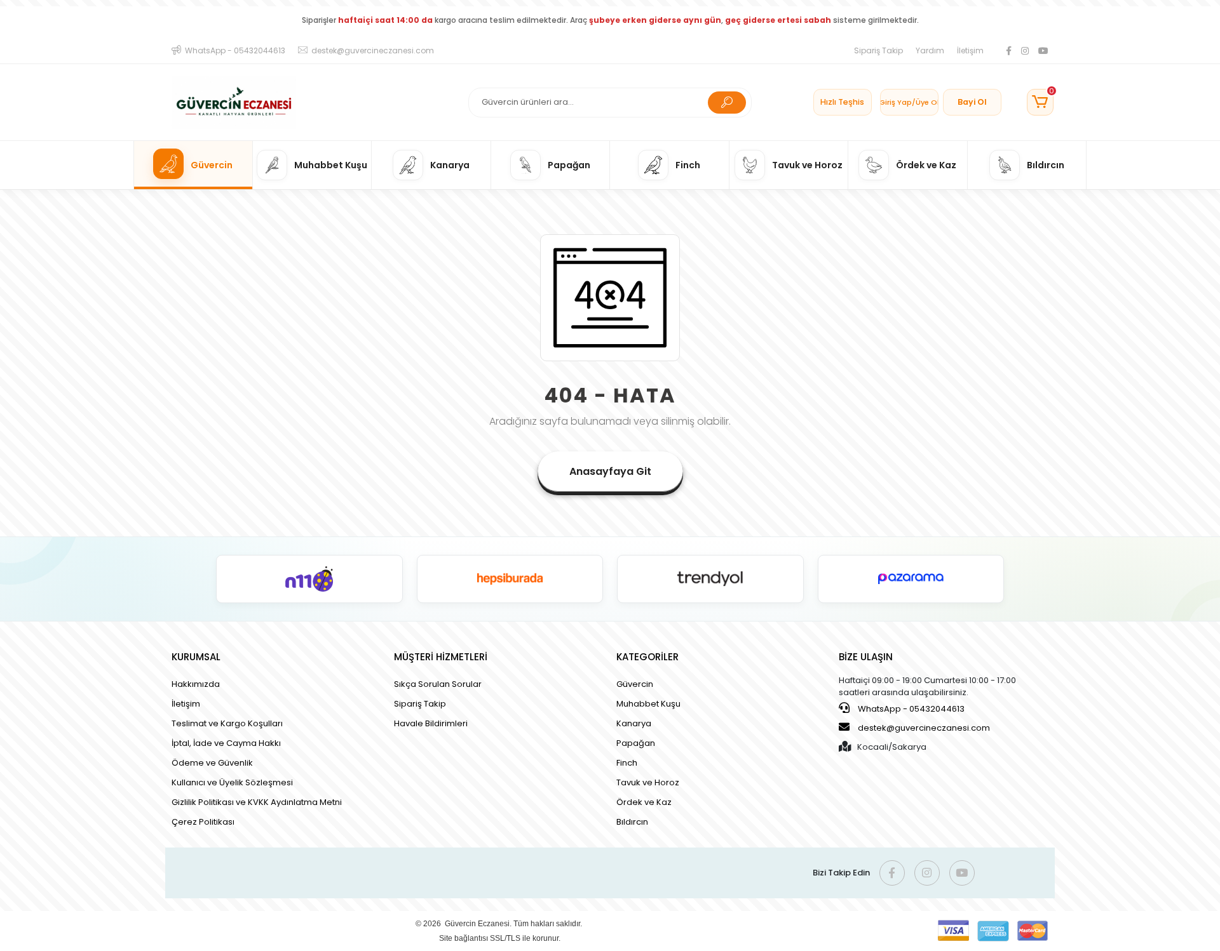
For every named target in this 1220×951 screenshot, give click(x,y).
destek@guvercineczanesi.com (924, 728)
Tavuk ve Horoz (647, 782)
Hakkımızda (196, 684)
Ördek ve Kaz (644, 802)
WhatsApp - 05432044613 (910, 709)
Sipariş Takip (878, 50)
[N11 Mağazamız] (309, 579)
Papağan (635, 743)
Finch (626, 763)
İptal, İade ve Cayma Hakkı (226, 743)
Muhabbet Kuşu (648, 704)
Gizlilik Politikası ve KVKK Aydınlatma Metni (257, 802)
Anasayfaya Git (610, 471)
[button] (1040, 102)
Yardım (930, 50)
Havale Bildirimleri (431, 723)
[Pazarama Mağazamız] (911, 579)
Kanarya (633, 723)
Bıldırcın (632, 822)
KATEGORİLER (647, 656)
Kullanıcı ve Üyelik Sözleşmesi (232, 782)
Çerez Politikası (203, 822)
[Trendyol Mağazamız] (710, 579)
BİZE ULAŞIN (866, 656)
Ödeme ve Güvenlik (212, 763)
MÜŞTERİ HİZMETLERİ (440, 656)
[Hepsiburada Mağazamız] (510, 579)
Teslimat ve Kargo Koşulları (227, 723)
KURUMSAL (196, 656)
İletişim (970, 50)
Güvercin (634, 684)
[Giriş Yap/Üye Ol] (909, 102)
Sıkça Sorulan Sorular (438, 684)
